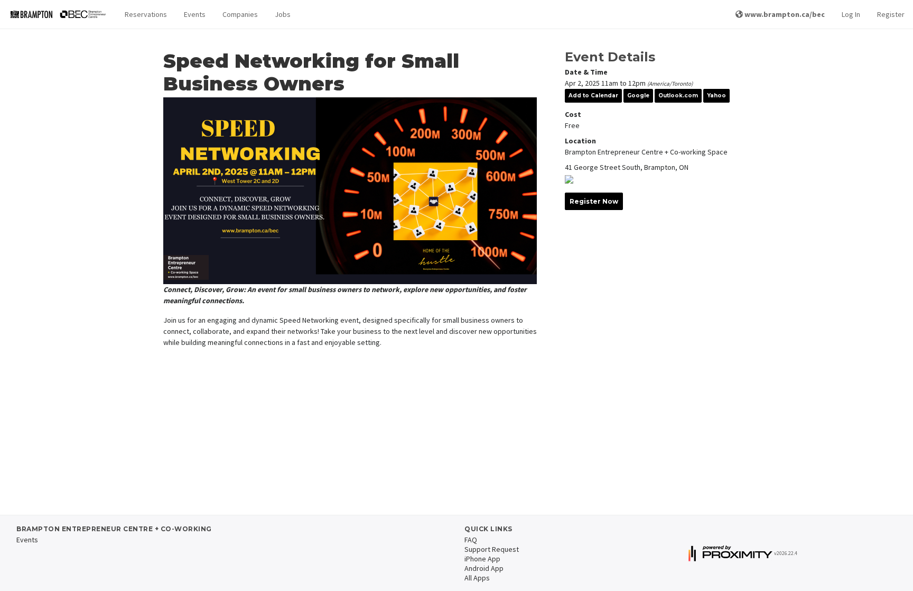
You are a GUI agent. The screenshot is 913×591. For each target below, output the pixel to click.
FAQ (470, 539)
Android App (484, 568)
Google (638, 95)
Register (891, 14)
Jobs (283, 14)
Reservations (146, 14)
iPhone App (482, 558)
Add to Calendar (593, 95)
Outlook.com (678, 95)
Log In (851, 14)
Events (195, 14)
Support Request (491, 549)
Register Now (594, 201)
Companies (240, 14)
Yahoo (716, 95)
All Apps (477, 578)
